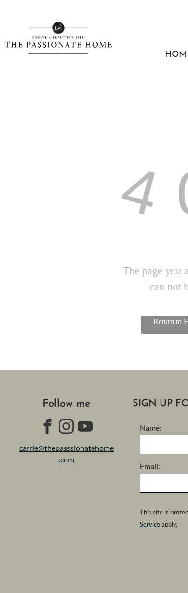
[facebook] (47, 427)
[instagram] (66, 427)
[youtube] (85, 427)
